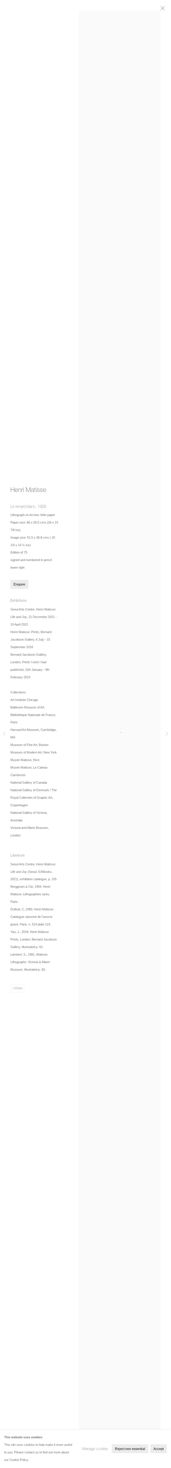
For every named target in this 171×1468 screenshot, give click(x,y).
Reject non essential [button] (130, 1449)
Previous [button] (4, 734)
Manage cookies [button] (95, 1448)
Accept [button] (158, 1449)
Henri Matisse (28, 489)
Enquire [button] (19, 584)
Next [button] (167, 734)
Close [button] (161, 9)
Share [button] (18, 988)
